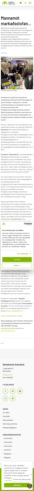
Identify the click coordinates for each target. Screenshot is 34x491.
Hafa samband (8, 420)
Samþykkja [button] (17, 485)
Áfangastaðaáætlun (10, 428)
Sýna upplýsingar (22, 253)
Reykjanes (7, 454)
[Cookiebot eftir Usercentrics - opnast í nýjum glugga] (24, 224)
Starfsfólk (6, 416)
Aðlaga (16, 265)
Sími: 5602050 (8, 377)
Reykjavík (7, 458)
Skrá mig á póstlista (10, 424)
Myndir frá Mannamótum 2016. (11, 316)
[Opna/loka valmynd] (30, 3)
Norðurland (8, 438)
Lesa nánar (8, 480)
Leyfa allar (17, 259)
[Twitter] (12, 391)
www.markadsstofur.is (15, 311)
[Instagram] (5, 398)
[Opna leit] (25, 3)
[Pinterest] (12, 398)
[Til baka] (2, 343)
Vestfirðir (7, 450)
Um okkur (6, 412)
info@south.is (8, 375)
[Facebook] (5, 391)
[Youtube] (20, 391)
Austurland (8, 442)
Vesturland (8, 446)
